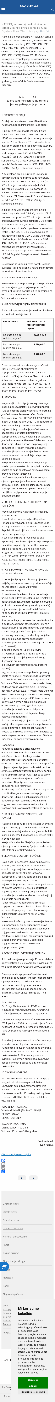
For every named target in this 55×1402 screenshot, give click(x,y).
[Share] (27, 1171)
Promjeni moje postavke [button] (33, 1392)
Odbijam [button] (33, 1386)
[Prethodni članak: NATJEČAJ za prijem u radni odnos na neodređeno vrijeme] (22, 1177)
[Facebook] (27, 1160)
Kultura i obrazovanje (15, 1236)
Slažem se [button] (33, 1380)
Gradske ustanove (13, 1228)
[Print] (27, 1168)
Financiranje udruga (14, 1261)
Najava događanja (13, 1294)
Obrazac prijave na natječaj (16, 1154)
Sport (6, 1244)
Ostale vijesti (10, 1212)
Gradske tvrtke (11, 1220)
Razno (6, 1269)
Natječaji (44, 31)
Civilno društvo (11, 1253)
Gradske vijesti (11, 1203)
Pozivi (6, 1285)
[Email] (27, 1164)
